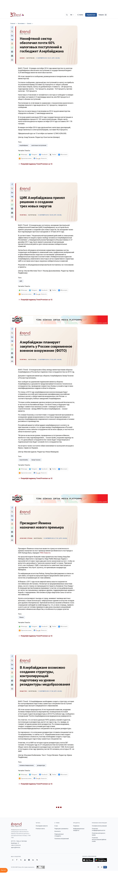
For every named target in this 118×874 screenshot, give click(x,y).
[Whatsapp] (12, 860)
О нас (56, 826)
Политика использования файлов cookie (99, 839)
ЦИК (20, 281)
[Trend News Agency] (16, 824)
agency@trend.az (15, 847)
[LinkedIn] (33, 860)
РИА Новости (45, 553)
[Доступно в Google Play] (100, 860)
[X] (20, 860)
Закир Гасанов (35, 460)
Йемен (21, 617)
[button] (12, 27)
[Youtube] (25, 860)
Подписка (76, 826)
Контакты (57, 831)
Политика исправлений (61, 838)
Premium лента (40, 828)
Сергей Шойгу (23, 460)
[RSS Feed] (37, 860)
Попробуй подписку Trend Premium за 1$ (36, 164)
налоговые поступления (38, 145)
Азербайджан (23, 145)
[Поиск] (67, 15)
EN (98, 867)
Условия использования (99, 826)
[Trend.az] (17, 15)
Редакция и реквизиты (61, 828)
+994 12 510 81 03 (16, 845)
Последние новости (42, 826)
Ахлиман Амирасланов (26, 765)
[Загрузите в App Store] (87, 860)
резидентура (41, 765)
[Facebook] (16, 860)
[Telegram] (29, 860)
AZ (102, 867)
